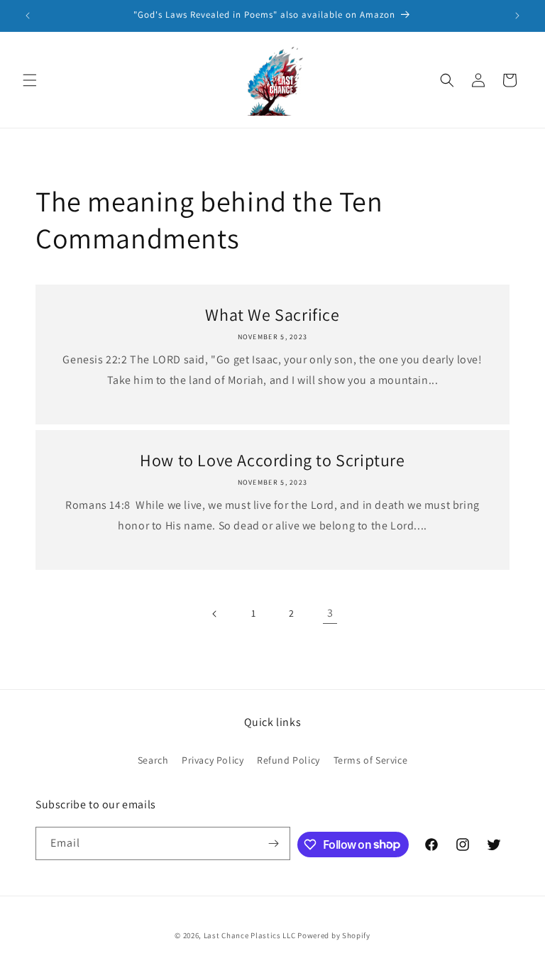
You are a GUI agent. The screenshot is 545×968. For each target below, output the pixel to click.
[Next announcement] (517, 15)
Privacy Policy (212, 760)
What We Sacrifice (272, 315)
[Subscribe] (274, 843)
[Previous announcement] (27, 15)
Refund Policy (288, 760)
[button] (29, 80)
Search (153, 760)
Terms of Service (371, 760)
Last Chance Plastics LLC (250, 935)
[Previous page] (215, 613)
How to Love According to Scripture (272, 460)
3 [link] (330, 612)
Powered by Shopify (333, 935)
